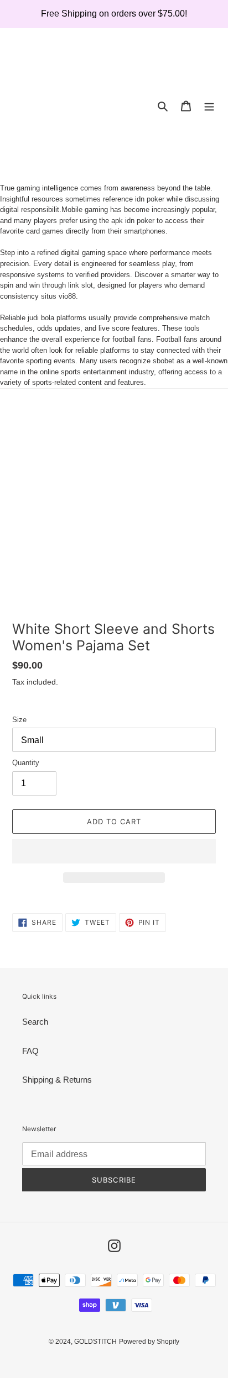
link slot (80, 285)
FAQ (30, 1051)
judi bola (41, 318)
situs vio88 (58, 296)
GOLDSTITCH (95, 1341)
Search (35, 1021)
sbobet (163, 361)
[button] (114, 851)
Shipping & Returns (57, 1079)
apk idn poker (132, 220)
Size (19, 720)
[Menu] (209, 106)
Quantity (25, 763)
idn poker (149, 199)
